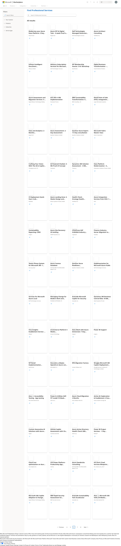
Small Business (73, 538)
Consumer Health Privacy (6, 545)
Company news (94, 538)
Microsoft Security (12, 538)
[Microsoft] (7, 2)
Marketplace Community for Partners (74, 535)
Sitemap (16, 545)
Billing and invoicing (95, 534)
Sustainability (18, 540)
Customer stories (23, 534)
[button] (28, 15)
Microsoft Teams (51, 538)
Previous (61, 527)
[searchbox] (15, 15)
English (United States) (6, 542)
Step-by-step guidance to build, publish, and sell (37, 535)
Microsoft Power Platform (40, 538)
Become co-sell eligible (57, 535)
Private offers (62, 534)
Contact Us (22, 545)
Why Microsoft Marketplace (7, 534)
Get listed (114, 534)
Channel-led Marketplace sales (93, 535)
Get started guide (39, 534)
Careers (79, 538)
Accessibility (10, 540)
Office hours (31, 534)
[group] (29, 38)
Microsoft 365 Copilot (62, 538)
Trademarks (45, 545)
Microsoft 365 (29, 538)
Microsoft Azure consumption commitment (78, 534)
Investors (112, 538)
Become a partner (106, 534)
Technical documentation (52, 534)
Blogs (16, 534)
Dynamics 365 (21, 538)
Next (85, 527)
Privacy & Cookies (30, 545)
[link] (37, 39)
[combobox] (52, 15)
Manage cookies (61, 545)
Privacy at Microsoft (104, 538)
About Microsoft (85, 538)
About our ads (53, 545)
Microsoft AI (3, 538)
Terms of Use (38, 545)
